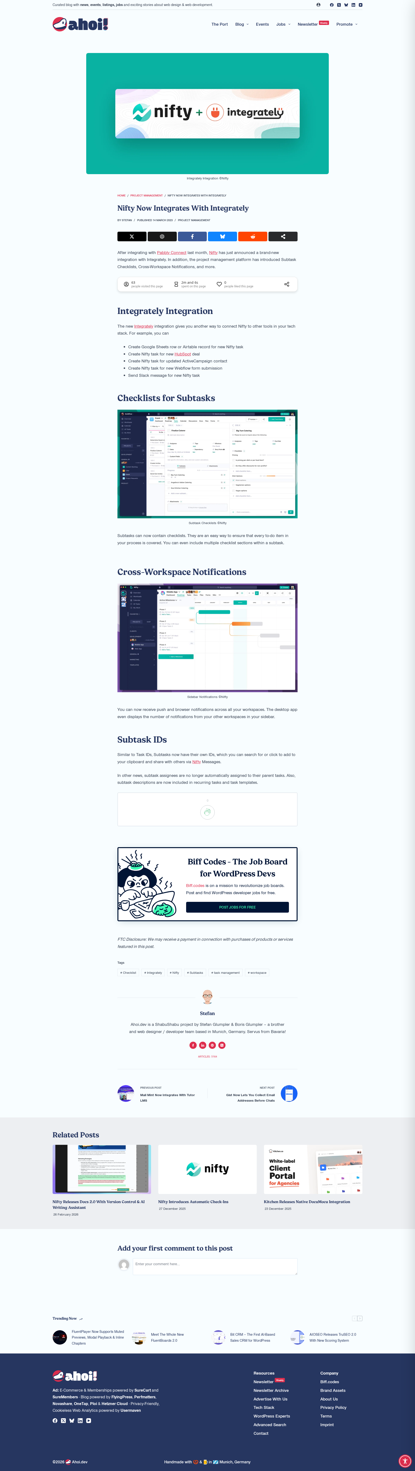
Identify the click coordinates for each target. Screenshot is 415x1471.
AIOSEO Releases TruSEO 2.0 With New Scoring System (333, 1337)
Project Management (194, 220)
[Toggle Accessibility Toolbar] (405, 1461)
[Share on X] (131, 236)
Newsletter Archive (271, 1390)
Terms (326, 1416)
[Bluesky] (346, 5)
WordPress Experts (272, 1416)
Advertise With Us (270, 1399)
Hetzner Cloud (115, 1403)
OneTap (81, 1403)
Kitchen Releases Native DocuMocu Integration (307, 1201)
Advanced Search (270, 1424)
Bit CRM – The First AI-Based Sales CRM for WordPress (252, 1337)
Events (262, 24)
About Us (329, 1399)
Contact (261, 1433)
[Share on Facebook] (192, 236)
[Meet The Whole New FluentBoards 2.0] (139, 1337)
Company (329, 1373)
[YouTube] (360, 5)
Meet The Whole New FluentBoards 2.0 (167, 1337)
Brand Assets (333, 1390)
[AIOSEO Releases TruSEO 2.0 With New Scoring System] (297, 1337)
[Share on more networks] (283, 236)
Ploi (93, 1403)
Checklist (128, 972)
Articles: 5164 (207, 1056)
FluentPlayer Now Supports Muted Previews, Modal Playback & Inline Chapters (98, 1337)
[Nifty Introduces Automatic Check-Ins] (207, 1169)
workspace (257, 972)
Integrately (143, 326)
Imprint (327, 1424)
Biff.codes (195, 885)
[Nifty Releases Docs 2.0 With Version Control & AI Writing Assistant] (102, 1169)
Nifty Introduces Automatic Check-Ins (193, 1201)
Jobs (281, 24)
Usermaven (131, 1410)
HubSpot (183, 354)
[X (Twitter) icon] (222, 1045)
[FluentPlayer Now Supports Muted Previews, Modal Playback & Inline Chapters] (60, 1337)
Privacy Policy (333, 1407)
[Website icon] (212, 1045)
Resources (264, 1373)
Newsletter (313, 24)
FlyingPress (121, 1396)
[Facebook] (332, 5)
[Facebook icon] (193, 1045)
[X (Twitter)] (339, 5)
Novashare (62, 1403)
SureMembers (65, 1396)
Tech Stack (264, 1407)
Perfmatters (144, 1396)
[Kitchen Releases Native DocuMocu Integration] (313, 1169)
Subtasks (195, 972)
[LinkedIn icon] (202, 1045)
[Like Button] (207, 812)
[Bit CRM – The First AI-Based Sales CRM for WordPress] (218, 1337)
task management (225, 972)
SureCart (142, 1390)
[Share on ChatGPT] (162, 236)
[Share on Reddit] (252, 236)
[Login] (318, 5)
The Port (220, 24)
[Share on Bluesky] (222, 236)
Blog (239, 24)
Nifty (213, 252)
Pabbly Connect (171, 252)
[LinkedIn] (353, 5)
